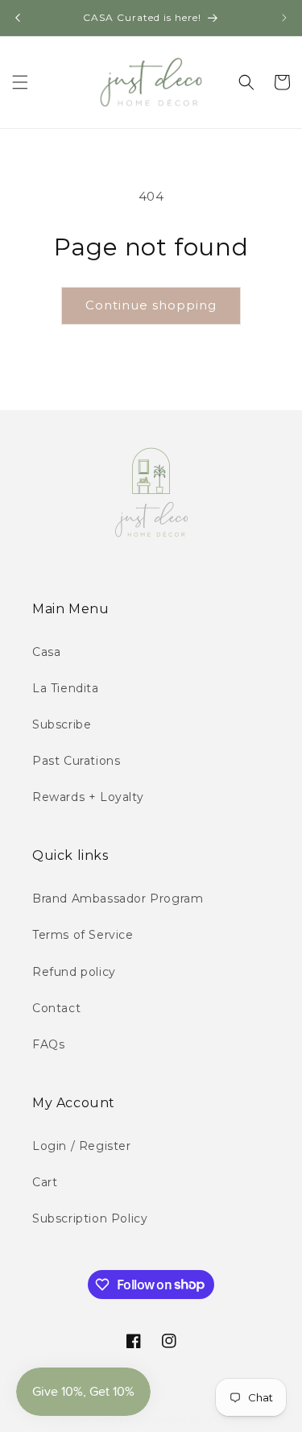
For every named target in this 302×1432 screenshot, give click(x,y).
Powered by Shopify (194, 1419)
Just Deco (119, 1419)
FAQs (48, 1044)
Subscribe (61, 724)
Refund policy (74, 972)
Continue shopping (151, 305)
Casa (46, 652)
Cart (44, 1182)
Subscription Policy (89, 1218)
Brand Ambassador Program (117, 898)
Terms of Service (83, 935)
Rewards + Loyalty (87, 797)
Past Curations (76, 760)
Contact (56, 1008)
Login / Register (81, 1146)
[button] (20, 82)
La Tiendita (65, 688)
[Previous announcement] (17, 17)
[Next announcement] (284, 17)
